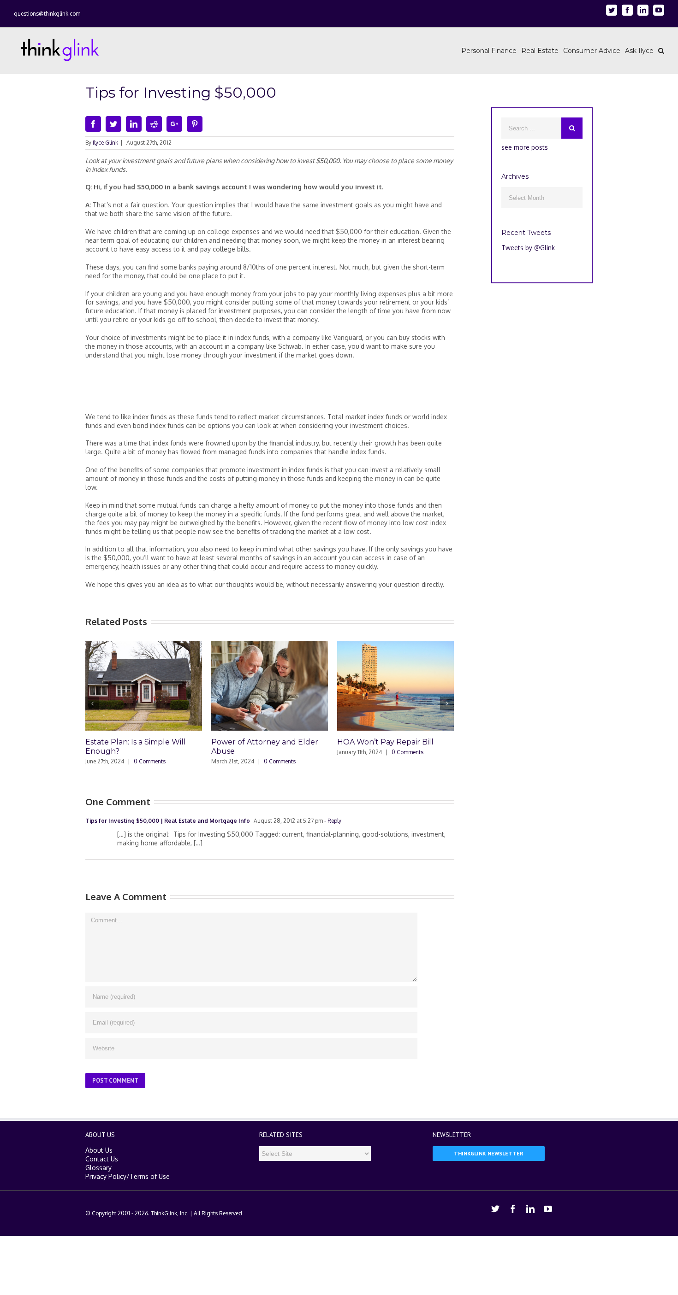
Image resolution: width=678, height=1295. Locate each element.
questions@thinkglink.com (47, 13)
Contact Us (101, 1159)
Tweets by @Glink (528, 248)
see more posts (524, 147)
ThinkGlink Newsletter (488, 1153)
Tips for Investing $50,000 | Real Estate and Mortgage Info (167, 820)
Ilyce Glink (105, 142)
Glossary (98, 1168)
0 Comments (150, 761)
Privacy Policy (105, 1176)
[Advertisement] (270, 389)
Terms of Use (150, 1176)
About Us (99, 1150)
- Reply (332, 820)
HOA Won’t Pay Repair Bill (385, 742)
